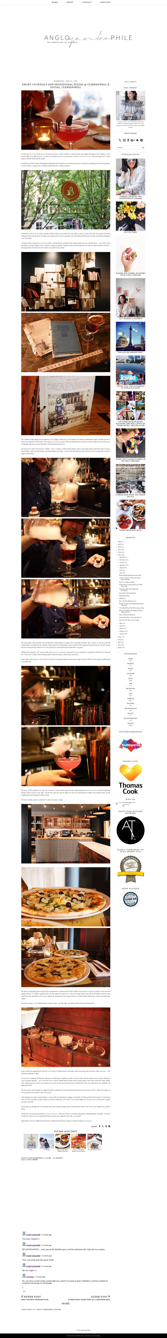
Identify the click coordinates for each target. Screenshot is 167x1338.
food (29, 1159)
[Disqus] (65, 1198)
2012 (119, 642)
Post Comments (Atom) (49, 1309)
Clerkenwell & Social (84, 156)
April (121, 626)
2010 (119, 647)
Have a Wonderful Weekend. (127, 614)
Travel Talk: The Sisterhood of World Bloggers (131, 387)
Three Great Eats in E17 (130, 530)
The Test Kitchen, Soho (94, 1149)
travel (131, 723)
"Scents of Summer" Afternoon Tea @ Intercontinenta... (129, 578)
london (35, 1159)
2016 (119, 552)
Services (105, 2)
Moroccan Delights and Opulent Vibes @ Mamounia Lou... (130, 611)
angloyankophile (86, 1330)
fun (130, 683)
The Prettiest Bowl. (124, 596)
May (121, 623)
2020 (119, 541)
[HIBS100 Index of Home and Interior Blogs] (126, 802)
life (131, 693)
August (122, 567)
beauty (130, 663)
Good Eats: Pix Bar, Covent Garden (129, 620)
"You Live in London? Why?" (130, 352)
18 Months (47, 1149)
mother (130, 703)
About (70, 2)
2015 (119, 555)
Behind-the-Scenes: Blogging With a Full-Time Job (130, 274)
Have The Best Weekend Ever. (127, 601)
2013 (119, 639)
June (121, 573)
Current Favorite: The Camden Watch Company (130, 197)
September (123, 565)
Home (55, 2)
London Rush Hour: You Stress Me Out (130, 496)
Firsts (30, 1149)
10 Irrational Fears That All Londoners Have (131, 608)
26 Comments (58, 1158)
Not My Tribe (130, 232)
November (123, 560)
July (121, 570)
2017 (119, 549)
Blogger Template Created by (83, 1336)
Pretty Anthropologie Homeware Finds (130, 575)
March (121, 628)
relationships (130, 718)
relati (131, 713)
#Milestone (122, 598)
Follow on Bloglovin (130, 81)
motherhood (131, 708)
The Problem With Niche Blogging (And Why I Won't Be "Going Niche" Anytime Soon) (130, 423)
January (122, 633)
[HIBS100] (126, 804)
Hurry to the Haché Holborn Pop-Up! (62, 1150)
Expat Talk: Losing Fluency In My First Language (130, 460)
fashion (130, 673)
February (122, 631)
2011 (119, 645)
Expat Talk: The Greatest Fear (127, 593)
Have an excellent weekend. (127, 582)
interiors (130, 688)
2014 (119, 637)
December (122, 557)
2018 (119, 547)
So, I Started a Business (130, 319)
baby (130, 659)
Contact (87, 2)
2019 (119, 544)
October (122, 562)
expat (130, 668)
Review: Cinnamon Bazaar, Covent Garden (78, 1150)
